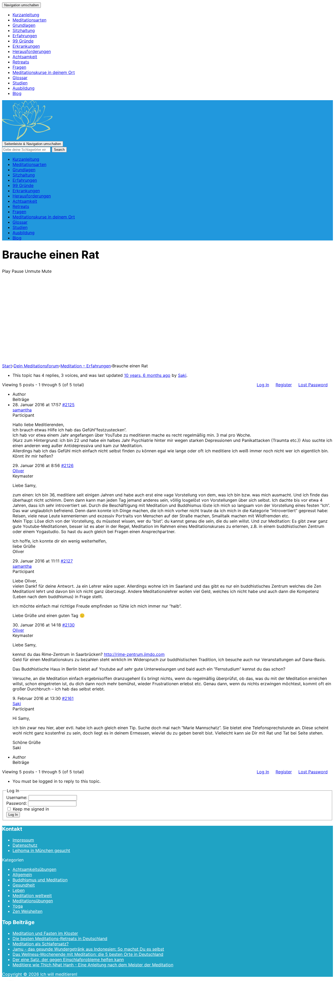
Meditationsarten (29, 20)
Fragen (19, 67)
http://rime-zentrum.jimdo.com (134, 654)
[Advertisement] (167, 322)
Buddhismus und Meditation (40, 879)
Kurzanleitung (26, 14)
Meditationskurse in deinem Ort (44, 72)
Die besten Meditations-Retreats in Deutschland (60, 938)
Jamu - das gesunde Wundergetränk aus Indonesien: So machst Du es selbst (88, 949)
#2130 (68, 625)
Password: (17, 803)
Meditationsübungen (33, 900)
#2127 (67, 561)
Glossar (20, 77)
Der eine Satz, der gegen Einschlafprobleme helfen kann (68, 959)
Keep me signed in (31, 809)
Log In (263, 384)
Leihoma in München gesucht (41, 850)
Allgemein (22, 874)
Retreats (21, 62)
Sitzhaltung (24, 30)
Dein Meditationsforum (36, 365)
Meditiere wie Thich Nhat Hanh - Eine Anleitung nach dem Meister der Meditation (93, 964)
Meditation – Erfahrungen (85, 365)
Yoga (18, 906)
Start (7, 365)
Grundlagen (24, 25)
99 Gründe (23, 41)
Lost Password (313, 384)
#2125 (68, 404)
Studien (20, 82)
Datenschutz (25, 845)
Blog (17, 93)
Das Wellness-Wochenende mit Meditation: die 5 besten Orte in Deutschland (88, 954)
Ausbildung (24, 88)
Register (284, 384)
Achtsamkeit (25, 56)
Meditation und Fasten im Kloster (45, 933)
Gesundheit (24, 885)
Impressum (23, 840)
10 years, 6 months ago (147, 375)
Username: (17, 797)
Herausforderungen (32, 51)
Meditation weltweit (32, 895)
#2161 (68, 698)
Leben (19, 890)
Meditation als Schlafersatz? (41, 943)
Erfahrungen (25, 35)
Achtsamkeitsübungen (34, 869)
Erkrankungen (26, 46)
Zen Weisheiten (27, 911)
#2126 (67, 465)
